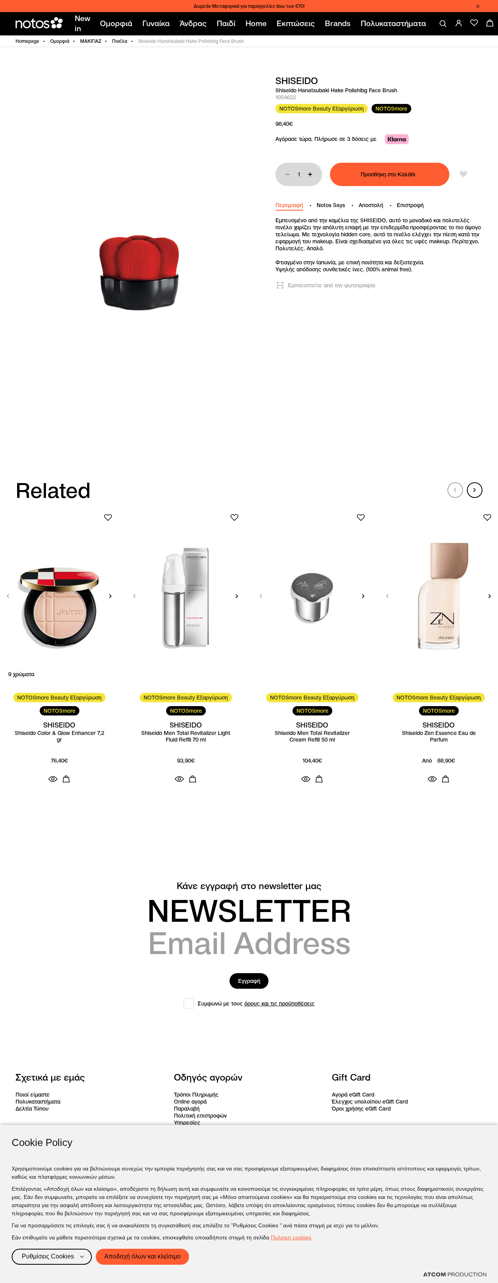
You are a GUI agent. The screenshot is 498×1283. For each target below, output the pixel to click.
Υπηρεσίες (187, 1122)
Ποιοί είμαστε (33, 1094)
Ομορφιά (59, 41)
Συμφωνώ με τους (256, 1003)
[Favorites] (474, 23)
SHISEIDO (296, 81)
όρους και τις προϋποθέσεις (279, 1003)
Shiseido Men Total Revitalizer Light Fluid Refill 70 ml (185, 736)
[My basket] (490, 23)
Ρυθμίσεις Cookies (48, 1256)
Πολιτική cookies (291, 1237)
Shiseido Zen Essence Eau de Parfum (439, 736)
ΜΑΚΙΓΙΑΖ (90, 41)
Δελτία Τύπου (32, 1108)
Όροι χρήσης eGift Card (361, 1108)
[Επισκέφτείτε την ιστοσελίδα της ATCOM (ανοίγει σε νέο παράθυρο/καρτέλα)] (454, 1274)
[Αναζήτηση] (443, 24)
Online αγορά (190, 1101)
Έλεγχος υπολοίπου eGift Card (370, 1101)
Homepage (27, 41)
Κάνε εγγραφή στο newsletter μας (249, 886)
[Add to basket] (66, 779)
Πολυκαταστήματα (38, 1101)
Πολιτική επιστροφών (200, 1115)
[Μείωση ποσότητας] (287, 174)
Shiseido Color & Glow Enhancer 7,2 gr (59, 736)
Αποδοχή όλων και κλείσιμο (142, 1256)
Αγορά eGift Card (353, 1094)
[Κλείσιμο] (477, 6)
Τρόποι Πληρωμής (196, 1094)
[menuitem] (84, 23)
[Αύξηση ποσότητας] (310, 174)
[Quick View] (53, 779)
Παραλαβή (187, 1108)
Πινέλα (119, 41)
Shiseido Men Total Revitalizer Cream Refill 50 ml (312, 736)
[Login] (458, 23)
